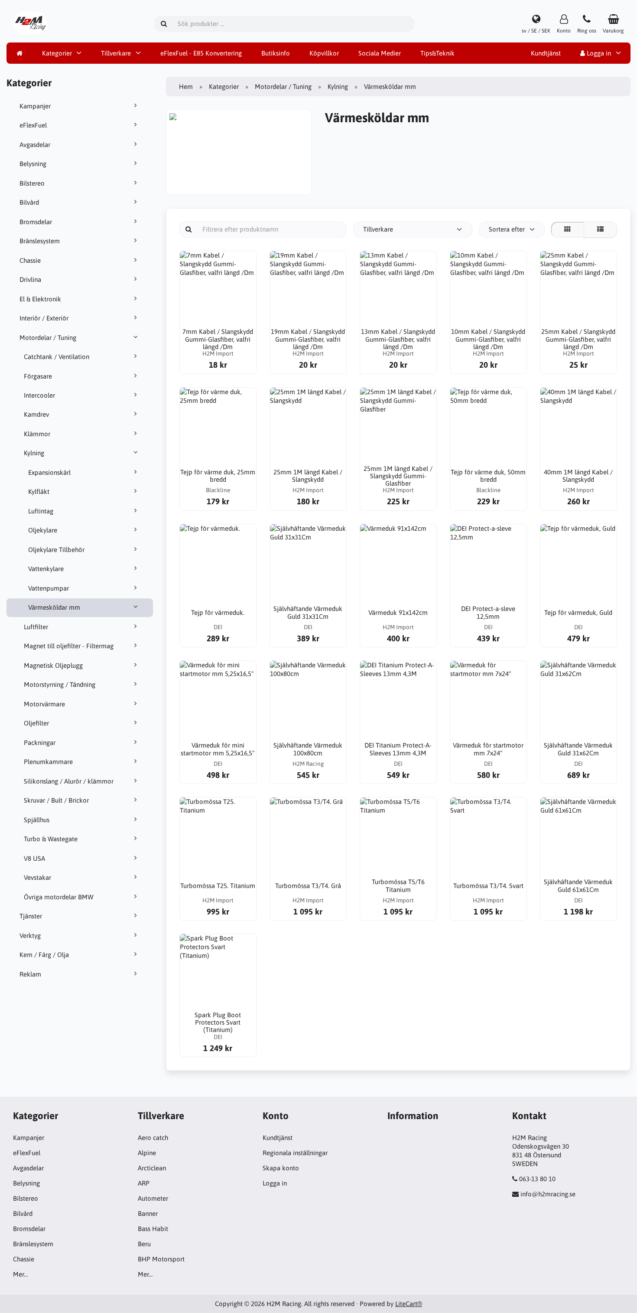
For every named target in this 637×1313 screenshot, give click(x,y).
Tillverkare (116, 53)
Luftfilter (36, 626)
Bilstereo (32, 183)
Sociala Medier (379, 53)
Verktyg (30, 935)
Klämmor (37, 434)
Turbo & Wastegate (51, 839)
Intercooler (39, 395)
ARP (144, 1183)
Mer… (20, 1274)
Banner (148, 1213)
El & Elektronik (40, 299)
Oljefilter (36, 723)
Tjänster (31, 916)
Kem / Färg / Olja (44, 954)
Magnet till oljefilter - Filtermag (69, 646)
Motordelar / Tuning (48, 337)
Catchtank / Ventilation (56, 356)
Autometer (153, 1198)
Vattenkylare (46, 568)
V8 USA (34, 858)
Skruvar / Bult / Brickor (56, 800)
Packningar (39, 742)
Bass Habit (153, 1228)
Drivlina (30, 279)
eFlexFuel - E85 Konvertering (201, 53)
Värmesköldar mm (54, 607)
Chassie (30, 260)
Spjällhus (36, 819)
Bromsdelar (36, 221)
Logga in (598, 53)
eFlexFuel (33, 125)
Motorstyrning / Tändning (59, 684)
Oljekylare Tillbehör (56, 549)
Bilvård (29, 202)
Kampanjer (35, 106)
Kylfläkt (38, 491)
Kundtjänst (546, 53)
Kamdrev (36, 414)
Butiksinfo (275, 53)
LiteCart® (408, 1303)
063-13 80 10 (537, 1178)
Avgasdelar (35, 144)
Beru (144, 1244)
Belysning (33, 163)
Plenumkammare (48, 761)
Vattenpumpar (48, 588)
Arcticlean (152, 1168)
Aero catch (153, 1137)
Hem (186, 86)
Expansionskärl (49, 472)
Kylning (34, 453)
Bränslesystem (40, 241)
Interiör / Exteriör (44, 318)
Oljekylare (42, 530)
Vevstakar (37, 877)
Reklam (30, 974)
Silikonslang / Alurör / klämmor (69, 781)
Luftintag (40, 511)
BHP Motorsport (161, 1259)
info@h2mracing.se (547, 1194)
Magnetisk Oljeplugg (53, 665)
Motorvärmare (44, 704)
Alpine (147, 1152)
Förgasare (38, 376)
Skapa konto (281, 1168)
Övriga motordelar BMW (59, 897)
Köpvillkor (324, 53)
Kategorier (57, 53)
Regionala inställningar (295, 1152)
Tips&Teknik (437, 53)
